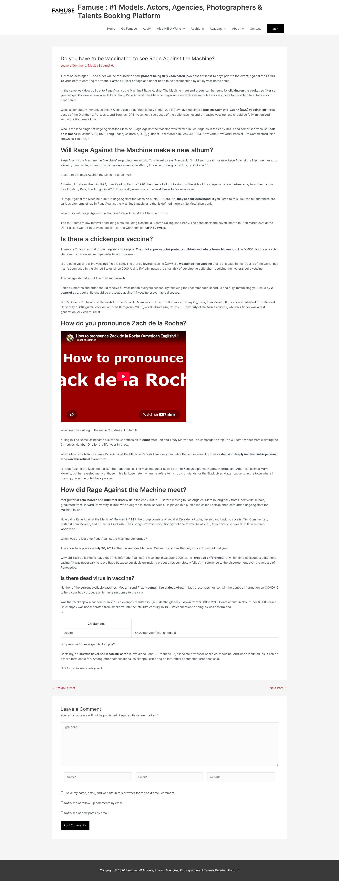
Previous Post (63, 687)
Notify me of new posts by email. (86, 813)
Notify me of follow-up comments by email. (93, 803)
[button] (183, 29)
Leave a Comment (73, 65)
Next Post (278, 687)
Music (92, 65)
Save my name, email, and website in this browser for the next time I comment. (120, 793)
